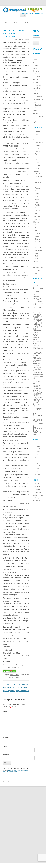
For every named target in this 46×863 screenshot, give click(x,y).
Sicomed (37, 410)
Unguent (38, 270)
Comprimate (14, 675)
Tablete (37, 253)
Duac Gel (38, 74)
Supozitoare (37, 247)
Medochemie (37, 360)
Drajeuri (37, 148)
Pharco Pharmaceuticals (38, 379)
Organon (36, 377)
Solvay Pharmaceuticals (38, 423)
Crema (37, 145)
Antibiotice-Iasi (38, 291)
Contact (15, 22)
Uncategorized (38, 267)
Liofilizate (38, 177)
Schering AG (37, 405)
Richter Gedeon (35, 388)
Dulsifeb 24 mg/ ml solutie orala (38, 99)
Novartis (37, 363)
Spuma (37, 239)
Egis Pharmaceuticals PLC (38, 319)
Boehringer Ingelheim (37, 313)
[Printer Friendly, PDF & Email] (9, 672)
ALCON (35, 286)
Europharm (37, 327)
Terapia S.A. (38, 428)
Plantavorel (36, 385)
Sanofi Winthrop (38, 399)
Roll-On (37, 205)
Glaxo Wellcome (38, 340)
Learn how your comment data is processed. (15, 771)
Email (6, 747)
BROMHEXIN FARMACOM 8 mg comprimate (9, 687)
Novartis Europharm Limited (37, 367)
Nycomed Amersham (38, 373)
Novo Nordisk (38, 370)
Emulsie (37, 151)
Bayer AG (36, 300)
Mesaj (5, 711)
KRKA (36, 358)
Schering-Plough (36, 401)
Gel (36, 160)
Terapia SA (37, 433)
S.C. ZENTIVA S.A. (38, 396)
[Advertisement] (7, 827)
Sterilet (37, 242)
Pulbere (37, 202)
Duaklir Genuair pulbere (36, 79)
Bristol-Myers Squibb (38, 317)
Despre (25, 22)
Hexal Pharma (36, 344)
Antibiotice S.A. (37, 297)
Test (36, 256)
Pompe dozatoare (9, 782)
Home (5, 22)
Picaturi (37, 188)
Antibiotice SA (37, 298)
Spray (37, 236)
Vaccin (37, 273)
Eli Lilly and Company (37, 324)
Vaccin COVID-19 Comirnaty (36, 68)
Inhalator (38, 174)
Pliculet (37, 194)
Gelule (37, 162)
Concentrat (39, 143)
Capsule (37, 131)
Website (6, 754)
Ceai (36, 134)
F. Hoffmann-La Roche (37, 331)
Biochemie (36, 305)
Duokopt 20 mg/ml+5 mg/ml (38, 119)
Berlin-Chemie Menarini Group (38, 302)
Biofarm (37, 308)
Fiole (36, 154)
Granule (37, 165)
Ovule (37, 179)
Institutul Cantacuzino (38, 351)
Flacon (37, 157)
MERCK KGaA (37, 362)
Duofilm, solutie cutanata (37, 111)
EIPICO (38, 321)
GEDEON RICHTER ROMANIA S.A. (37, 335)
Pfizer (41, 377)
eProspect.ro (34, 9)
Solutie (37, 211)
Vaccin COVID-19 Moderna (36, 60)
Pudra (37, 199)
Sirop (37, 208)
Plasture (38, 191)
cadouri (37, 489)
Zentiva (35, 434)
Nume (6, 737)
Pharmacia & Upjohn (37, 382)
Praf (36, 196)
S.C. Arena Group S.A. (37, 390)
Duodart (38, 105)
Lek (41, 358)
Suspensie (38, 250)
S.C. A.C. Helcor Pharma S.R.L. (13, 677)
